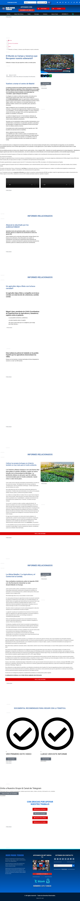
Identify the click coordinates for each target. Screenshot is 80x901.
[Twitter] (65, 2)
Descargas (36, 14)
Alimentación (9, 76)
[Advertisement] (40, 27)
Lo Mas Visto (15, 76)
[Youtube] (57, 2)
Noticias (8, 14)
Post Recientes (32, 76)
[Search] (73, 865)
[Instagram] (68, 2)
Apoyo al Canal (55, 14)
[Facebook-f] (71, 2)
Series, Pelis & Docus (18, 14)
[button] (42, 75)
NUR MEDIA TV (65, 14)
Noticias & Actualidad (23, 76)
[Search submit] (49, 2)
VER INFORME (45, 83)
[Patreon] (77, 2)
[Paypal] (73, 859)
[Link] (74, 2)
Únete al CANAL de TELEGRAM (9, 793)
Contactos (45, 14)
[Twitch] (63, 2)
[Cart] (72, 14)
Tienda (29, 14)
